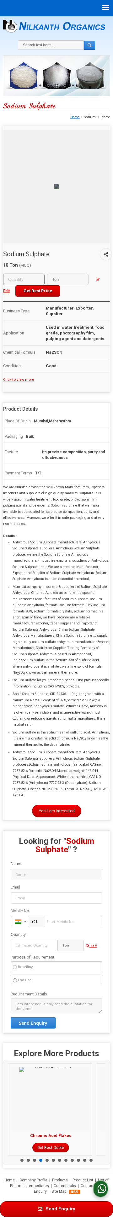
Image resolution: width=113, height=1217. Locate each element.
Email (15, 887)
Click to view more (18, 379)
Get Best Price (38, 290)
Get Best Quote (71, 1147)
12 (91, 1160)
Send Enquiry (59, 1209)
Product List (83, 1180)
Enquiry (40, 1191)
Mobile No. (20, 910)
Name (16, 863)
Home (75, 117)
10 (78, 1160)
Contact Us (90, 1186)
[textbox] (68, 279)
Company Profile (33, 1180)
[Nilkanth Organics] (54, 26)
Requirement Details (29, 994)
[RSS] (74, 1191)
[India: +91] (19, 921)
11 (84, 1160)
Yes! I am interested (57, 810)
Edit (93, 946)
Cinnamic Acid (71, 1135)
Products (60, 1180)
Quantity (18, 934)
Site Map (58, 1191)
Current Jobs (65, 1186)
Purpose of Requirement (32, 957)
